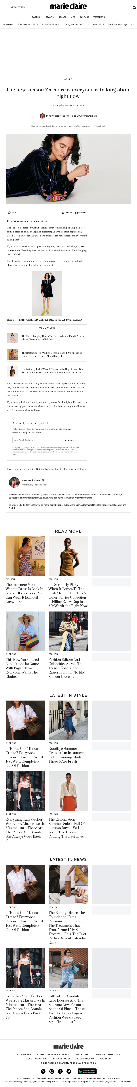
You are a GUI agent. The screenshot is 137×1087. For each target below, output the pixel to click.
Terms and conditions (107, 1055)
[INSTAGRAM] (43, 480)
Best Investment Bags (117, 24)
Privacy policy (62, 1059)
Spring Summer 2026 (74, 24)
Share (14, 213)
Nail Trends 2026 (96, 24)
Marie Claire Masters (51, 24)
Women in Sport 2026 (28, 24)
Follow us (68, 213)
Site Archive (24, 1055)
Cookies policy (85, 1059)
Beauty (50, 17)
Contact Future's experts (53, 1055)
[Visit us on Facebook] (60, 1071)
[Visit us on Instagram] (51, 1071)
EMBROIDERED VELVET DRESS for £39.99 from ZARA (50, 319)
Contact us (81, 1055)
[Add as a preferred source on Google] (97, 1071)
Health (62, 17)
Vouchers (99, 17)
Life (73, 17)
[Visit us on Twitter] (43, 1071)
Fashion (36, 17)
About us (105, 1059)
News (94, 116)
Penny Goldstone (57, 116)
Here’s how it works (99, 126)
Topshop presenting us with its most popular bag (57, 231)
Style (68, 79)
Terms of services (42, 448)
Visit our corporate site (108, 1078)
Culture (84, 17)
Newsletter (82, 213)
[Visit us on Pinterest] (68, 1071)
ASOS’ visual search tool (46, 227)
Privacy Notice (17, 450)
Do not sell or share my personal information (68, 1063)
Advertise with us (36, 1059)
